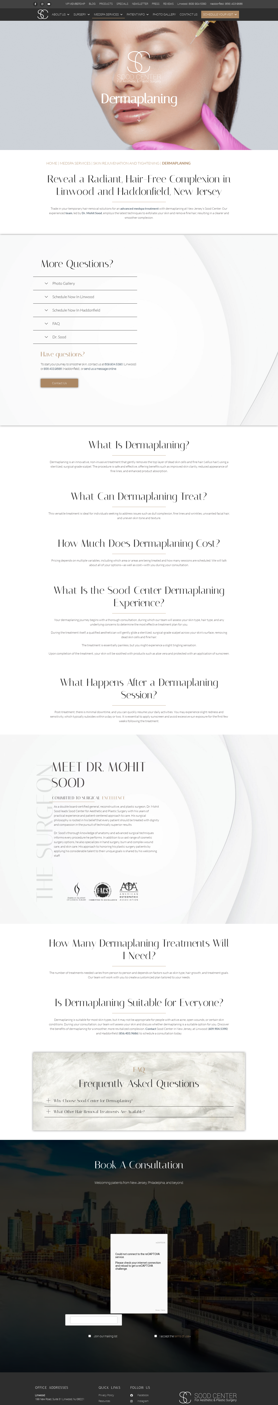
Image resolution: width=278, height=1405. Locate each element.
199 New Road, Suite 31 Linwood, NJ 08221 (59, 1399)
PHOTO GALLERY (164, 14)
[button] (139, 1101)
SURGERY (80, 14)
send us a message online (100, 369)
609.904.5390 (114, 364)
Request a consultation (139, 1347)
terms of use (181, 1336)
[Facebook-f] (35, 4)
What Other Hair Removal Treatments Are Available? (99, 1111)
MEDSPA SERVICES (106, 14)
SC (40, 14)
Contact (150, 1028)
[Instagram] (42, 4)
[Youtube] (49, 4)
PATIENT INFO (136, 14)
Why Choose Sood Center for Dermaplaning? (93, 1100)
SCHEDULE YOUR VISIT (218, 14)
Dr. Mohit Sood (92, 213)
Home (51, 163)
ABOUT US (59, 14)
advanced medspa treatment (139, 208)
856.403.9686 (53, 369)
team (68, 213)
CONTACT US (188, 14)
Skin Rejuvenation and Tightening (126, 163)
